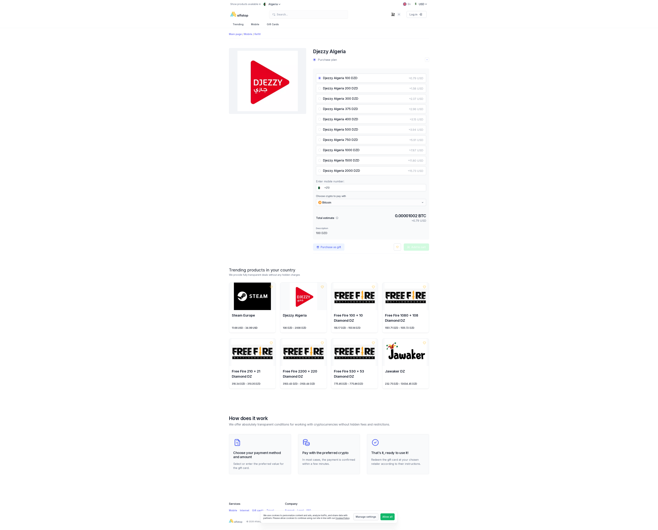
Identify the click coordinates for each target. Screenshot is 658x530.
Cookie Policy (342, 518)
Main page (235, 34)
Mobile (248, 34)
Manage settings (366, 516)
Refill (257, 34)
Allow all (387, 516)
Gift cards (258, 510)
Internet (244, 510)
